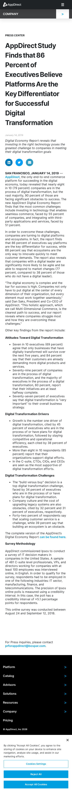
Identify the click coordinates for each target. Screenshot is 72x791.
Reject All (35, 774)
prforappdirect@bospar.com (25, 646)
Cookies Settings (36, 763)
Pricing (8, 720)
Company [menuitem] (10, 14)
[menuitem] (14, 4)
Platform (35, 667)
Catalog (35, 675)
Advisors (35, 684)
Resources (35, 702)
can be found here (52, 537)
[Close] (68, 740)
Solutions (35, 693)
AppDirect (12, 177)
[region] (36, 763)
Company (35, 711)
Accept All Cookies (36, 784)
